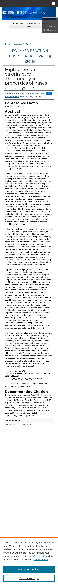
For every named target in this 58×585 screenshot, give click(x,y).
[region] (29, 561)
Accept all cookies (29, 569)
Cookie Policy (41, 559)
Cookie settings (41, 556)
